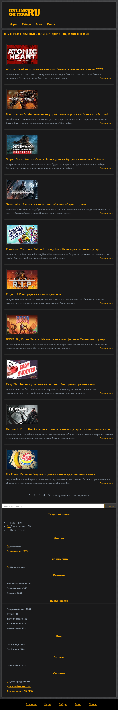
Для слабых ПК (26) (19, 686)
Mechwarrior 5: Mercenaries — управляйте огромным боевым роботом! (57, 114)
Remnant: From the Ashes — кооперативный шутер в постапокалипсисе (58, 429)
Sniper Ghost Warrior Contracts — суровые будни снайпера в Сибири (55, 159)
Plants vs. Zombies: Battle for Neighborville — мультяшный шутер (52, 249)
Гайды (26, 24)
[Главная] (24, 20)
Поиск (51, 24)
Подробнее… (107, 78)
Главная (31, 704)
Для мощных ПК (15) (20, 691)
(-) (8, 522)
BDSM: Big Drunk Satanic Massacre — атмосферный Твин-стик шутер (55, 339)
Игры (13, 24)
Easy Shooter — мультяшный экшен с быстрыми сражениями (50, 384)
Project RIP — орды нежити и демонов (33, 294)
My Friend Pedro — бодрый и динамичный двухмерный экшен (50, 474)
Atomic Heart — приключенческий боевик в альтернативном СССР (54, 69)
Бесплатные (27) (17, 551)
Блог (39, 24)
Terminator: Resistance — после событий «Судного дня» (46, 204)
